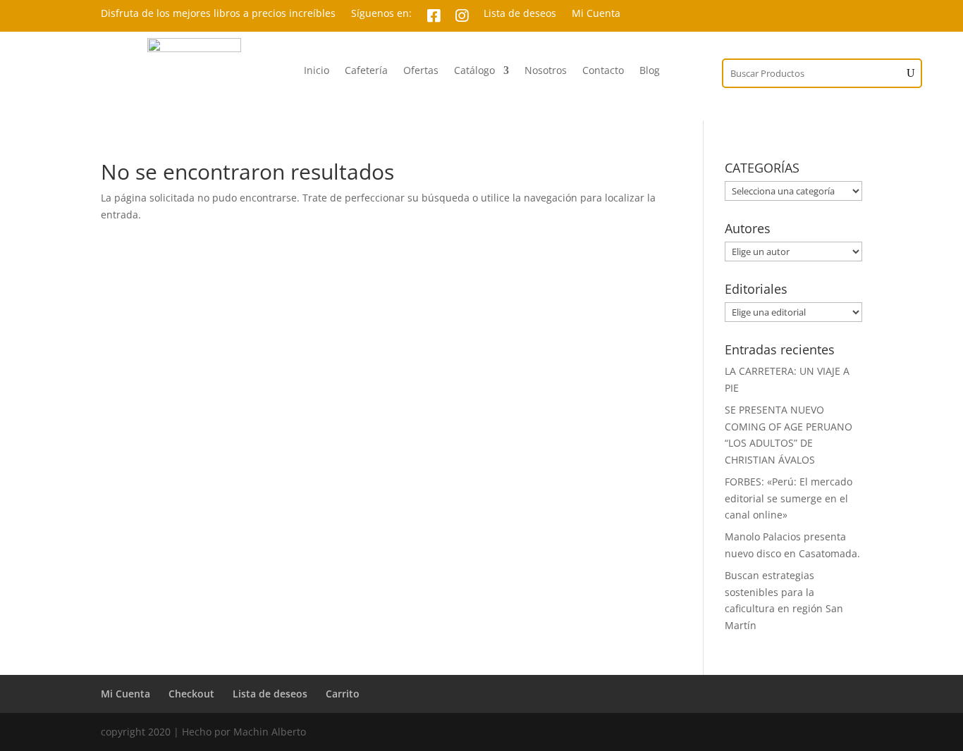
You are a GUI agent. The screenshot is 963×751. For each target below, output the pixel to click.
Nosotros (546, 71)
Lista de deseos (520, 14)
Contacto (603, 71)
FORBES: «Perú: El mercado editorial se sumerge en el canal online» (788, 498)
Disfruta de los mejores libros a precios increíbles (218, 14)
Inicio (316, 71)
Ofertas (420, 71)
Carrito (343, 693)
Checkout (191, 693)
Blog (649, 71)
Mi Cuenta (596, 14)
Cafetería (366, 71)
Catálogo (474, 71)
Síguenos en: (381, 14)
